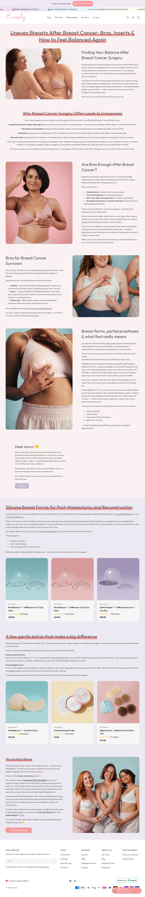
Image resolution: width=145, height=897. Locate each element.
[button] (14, 614)
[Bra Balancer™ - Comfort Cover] (27, 702)
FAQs (83, 859)
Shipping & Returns (88, 863)
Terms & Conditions (130, 855)
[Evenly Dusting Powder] (72, 702)
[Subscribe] (54, 861)
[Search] (127, 17)
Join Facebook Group (18, 830)
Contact (84, 867)
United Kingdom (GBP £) (19, 881)
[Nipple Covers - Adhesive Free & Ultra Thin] (118, 702)
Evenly (14, 887)
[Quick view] (44, 563)
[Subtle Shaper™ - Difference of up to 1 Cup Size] (118, 579)
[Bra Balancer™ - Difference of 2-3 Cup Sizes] (72, 579)
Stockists (64, 867)
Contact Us (22, 486)
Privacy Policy (44, 867)
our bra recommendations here (39, 308)
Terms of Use (32, 867)
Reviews (84, 855)
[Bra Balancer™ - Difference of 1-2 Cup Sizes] (27, 579)
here (22, 815)
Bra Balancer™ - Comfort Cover (23, 730)
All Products (65, 855)
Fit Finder (64, 859)
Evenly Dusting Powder (64, 730)
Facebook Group (108, 863)
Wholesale (106, 867)
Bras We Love (65, 863)
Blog (103, 859)
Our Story (106, 855)
